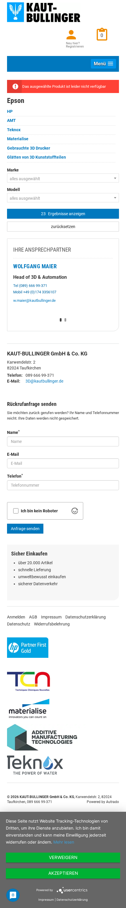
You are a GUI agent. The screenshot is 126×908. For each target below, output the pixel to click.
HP (10, 111)
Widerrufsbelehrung (52, 624)
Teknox (14, 129)
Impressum (51, 617)
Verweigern (63, 857)
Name (13, 432)
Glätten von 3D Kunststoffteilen (36, 157)
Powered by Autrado (103, 802)
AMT (11, 120)
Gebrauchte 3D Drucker (28, 148)
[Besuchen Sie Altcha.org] (74, 511)
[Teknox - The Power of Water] (33, 765)
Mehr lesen (63, 841)
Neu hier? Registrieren (75, 45)
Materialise (17, 138)
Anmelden (16, 617)
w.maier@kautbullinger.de (34, 300)
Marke (13, 170)
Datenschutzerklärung (85, 617)
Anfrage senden (25, 528)
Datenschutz (18, 624)
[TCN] (28, 681)
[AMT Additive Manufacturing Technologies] (45, 739)
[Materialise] (29, 708)
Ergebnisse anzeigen (63, 213)
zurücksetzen (63, 226)
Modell (13, 189)
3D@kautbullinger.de (44, 381)
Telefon (15, 475)
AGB (33, 617)
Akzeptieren (63, 873)
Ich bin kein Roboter (39, 511)
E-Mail (13, 454)
